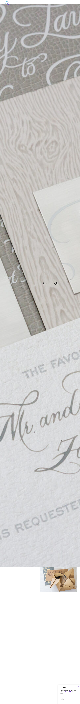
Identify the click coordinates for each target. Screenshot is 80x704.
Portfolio (61, 2)
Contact (74, 2)
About (67, 2)
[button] (78, 686)
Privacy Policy (68, 691)
